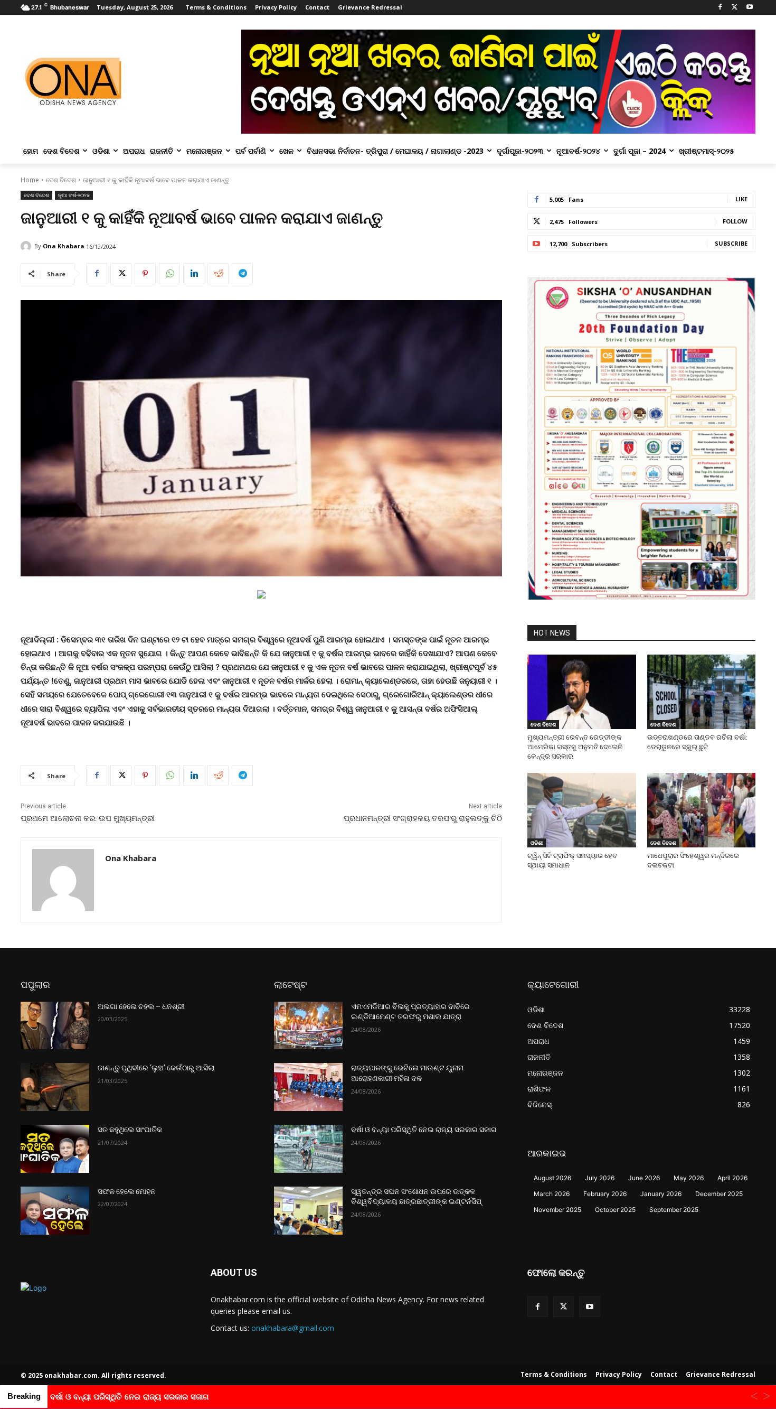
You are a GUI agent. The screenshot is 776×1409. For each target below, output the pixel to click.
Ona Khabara (63, 246)
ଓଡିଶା (537, 842)
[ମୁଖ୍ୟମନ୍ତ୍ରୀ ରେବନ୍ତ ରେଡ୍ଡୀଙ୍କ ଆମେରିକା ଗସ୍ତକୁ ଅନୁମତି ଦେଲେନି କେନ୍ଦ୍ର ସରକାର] (581, 692)
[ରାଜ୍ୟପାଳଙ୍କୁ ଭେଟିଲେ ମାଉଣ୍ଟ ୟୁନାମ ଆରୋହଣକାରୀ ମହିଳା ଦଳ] (308, 1087)
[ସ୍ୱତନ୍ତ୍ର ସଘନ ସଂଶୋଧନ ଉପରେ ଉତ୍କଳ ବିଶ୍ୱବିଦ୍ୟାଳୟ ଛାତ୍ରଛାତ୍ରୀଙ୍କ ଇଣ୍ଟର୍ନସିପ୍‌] (308, 1211)
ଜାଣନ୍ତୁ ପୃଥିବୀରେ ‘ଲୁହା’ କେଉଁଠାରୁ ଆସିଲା (156, 1067)
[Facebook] (720, 8)
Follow (735, 221)
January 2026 (661, 1194)
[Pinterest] (145, 273)
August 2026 (552, 1178)
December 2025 (719, 1194)
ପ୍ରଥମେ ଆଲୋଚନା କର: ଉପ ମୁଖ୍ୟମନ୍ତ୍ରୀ (88, 818)
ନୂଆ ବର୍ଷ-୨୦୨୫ (74, 195)
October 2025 (615, 1210)
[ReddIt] (218, 273)
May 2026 (689, 1178)
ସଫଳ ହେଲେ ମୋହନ (127, 1191)
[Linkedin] (193, 273)
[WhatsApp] (169, 273)
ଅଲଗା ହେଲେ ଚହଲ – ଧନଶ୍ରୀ (141, 1006)
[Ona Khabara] (27, 246)
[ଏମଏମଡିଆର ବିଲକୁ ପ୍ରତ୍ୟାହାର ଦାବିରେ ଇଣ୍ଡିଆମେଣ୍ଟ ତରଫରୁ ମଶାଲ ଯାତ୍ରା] (308, 1026)
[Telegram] (242, 273)
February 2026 (605, 1194)
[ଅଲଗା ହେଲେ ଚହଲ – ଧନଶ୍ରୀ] (55, 1026)
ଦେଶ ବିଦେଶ (61, 179)
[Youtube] (749, 8)
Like (741, 199)
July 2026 (599, 1178)
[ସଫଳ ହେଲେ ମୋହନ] (55, 1211)
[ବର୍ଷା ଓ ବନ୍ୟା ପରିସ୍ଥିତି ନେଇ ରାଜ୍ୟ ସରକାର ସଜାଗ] (308, 1149)
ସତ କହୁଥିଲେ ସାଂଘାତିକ (130, 1129)
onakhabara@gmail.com (292, 1328)
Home (30, 179)
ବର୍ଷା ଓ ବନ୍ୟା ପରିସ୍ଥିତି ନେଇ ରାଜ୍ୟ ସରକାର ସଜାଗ (424, 1129)
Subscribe (731, 243)
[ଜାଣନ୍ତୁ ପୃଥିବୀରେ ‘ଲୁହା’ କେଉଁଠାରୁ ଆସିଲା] (55, 1087)
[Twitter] (734, 8)
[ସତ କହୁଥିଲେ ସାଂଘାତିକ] (55, 1149)
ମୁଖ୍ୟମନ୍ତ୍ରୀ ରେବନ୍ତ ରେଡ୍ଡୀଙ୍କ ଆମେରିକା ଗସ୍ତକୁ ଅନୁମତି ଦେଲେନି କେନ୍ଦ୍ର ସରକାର (574, 746)
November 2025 (557, 1210)
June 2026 (644, 1178)
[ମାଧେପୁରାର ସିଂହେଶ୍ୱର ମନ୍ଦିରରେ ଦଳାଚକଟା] (701, 810)
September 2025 (673, 1210)
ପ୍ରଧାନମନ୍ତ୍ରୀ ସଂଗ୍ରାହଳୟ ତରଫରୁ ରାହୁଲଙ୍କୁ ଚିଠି (423, 818)
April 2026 (732, 1178)
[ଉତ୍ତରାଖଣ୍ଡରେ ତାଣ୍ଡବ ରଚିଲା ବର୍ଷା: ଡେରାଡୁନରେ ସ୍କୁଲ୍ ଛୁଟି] (701, 692)
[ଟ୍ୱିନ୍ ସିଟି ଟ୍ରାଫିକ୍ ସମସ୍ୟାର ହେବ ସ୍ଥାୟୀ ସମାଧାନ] (581, 810)
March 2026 (552, 1194)
